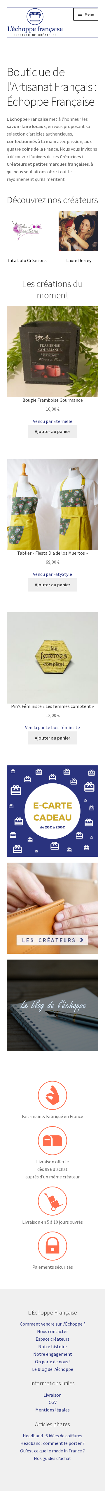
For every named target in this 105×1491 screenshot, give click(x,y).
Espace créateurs (52, 1339)
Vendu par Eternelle (52, 421)
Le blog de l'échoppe (52, 1369)
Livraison (52, 1395)
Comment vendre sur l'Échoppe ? (52, 1324)
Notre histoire (52, 1346)
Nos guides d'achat (52, 1458)
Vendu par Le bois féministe (52, 727)
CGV (53, 1402)
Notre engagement (52, 1354)
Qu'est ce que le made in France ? (52, 1451)
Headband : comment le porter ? (52, 1443)
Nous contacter (52, 1331)
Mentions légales (52, 1410)
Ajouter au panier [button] (52, 431)
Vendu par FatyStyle (52, 574)
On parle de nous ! (52, 1361)
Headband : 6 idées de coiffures (52, 1435)
